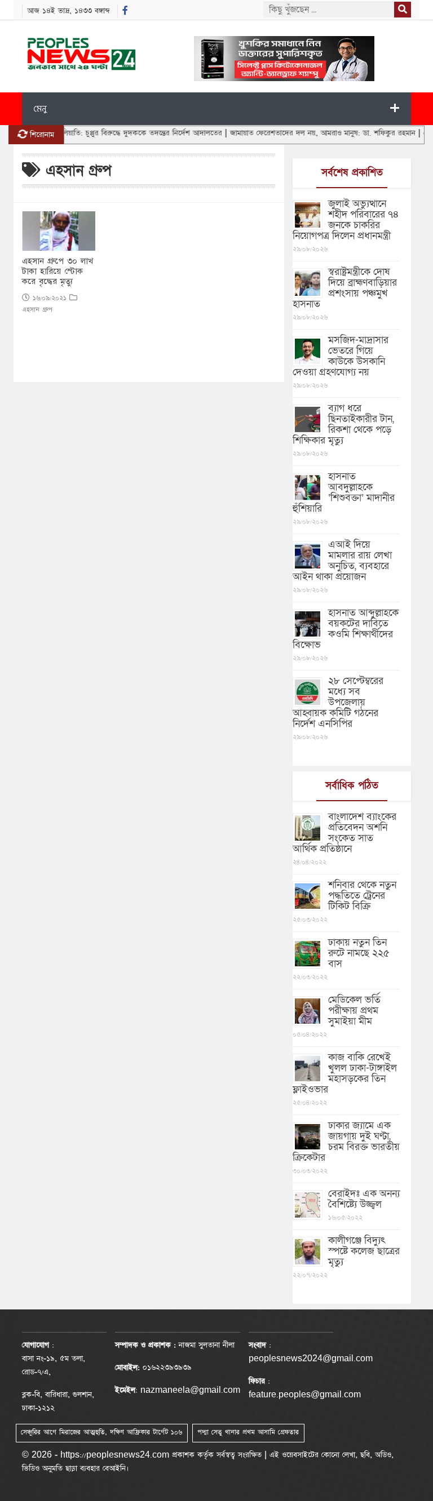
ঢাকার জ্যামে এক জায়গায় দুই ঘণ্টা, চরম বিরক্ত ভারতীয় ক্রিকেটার (346, 1141)
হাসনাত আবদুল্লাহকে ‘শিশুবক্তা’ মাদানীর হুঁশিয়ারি (344, 492)
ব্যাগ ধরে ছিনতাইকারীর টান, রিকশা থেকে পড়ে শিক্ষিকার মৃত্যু (343, 424)
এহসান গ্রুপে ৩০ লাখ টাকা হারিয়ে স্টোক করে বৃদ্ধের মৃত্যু (57, 271)
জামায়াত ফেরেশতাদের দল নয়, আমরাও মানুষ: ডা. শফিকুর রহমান (304, 133)
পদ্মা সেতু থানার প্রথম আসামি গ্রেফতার (248, 1432)
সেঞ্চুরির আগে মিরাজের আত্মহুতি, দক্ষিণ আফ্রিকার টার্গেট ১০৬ (101, 1432)
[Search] (402, 9)
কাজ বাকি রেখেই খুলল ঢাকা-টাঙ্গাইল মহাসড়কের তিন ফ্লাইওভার (345, 1073)
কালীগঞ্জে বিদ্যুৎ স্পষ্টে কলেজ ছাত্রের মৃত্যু (364, 1251)
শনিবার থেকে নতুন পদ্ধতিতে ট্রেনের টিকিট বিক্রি (362, 895)
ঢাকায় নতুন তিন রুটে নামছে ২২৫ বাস (359, 953)
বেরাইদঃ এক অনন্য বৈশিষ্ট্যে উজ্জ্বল (364, 1199)
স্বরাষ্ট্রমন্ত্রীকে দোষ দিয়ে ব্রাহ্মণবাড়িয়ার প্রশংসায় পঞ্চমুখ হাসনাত (345, 287)
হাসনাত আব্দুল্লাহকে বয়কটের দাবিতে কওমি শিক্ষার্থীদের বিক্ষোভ (346, 628)
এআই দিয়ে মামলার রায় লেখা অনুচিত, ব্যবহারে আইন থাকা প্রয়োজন (342, 560)
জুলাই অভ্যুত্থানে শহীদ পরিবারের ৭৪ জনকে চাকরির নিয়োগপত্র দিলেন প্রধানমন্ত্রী (346, 219)
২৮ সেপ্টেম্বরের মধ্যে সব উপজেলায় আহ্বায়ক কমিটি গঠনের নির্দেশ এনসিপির (338, 702)
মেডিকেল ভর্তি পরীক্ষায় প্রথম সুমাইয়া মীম (354, 1010)
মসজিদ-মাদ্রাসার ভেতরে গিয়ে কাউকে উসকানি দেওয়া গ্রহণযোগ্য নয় (340, 356)
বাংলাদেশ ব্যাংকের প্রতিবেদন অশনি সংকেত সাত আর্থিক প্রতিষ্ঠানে (344, 832)
